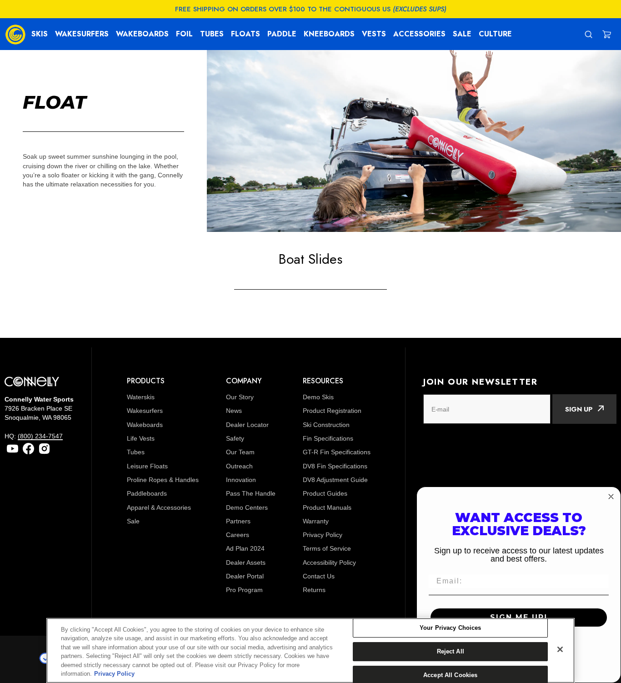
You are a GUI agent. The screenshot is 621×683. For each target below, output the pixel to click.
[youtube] (12, 448)
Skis (39, 34)
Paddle (281, 34)
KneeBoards (329, 34)
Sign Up (579, 409)
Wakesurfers (82, 34)
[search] (588, 34)
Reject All (450, 651)
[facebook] (28, 448)
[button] (606, 34)
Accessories (419, 34)
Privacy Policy (114, 673)
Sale (462, 34)
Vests (374, 34)
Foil (184, 34)
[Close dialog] (611, 496)
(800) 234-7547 (40, 436)
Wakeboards (142, 34)
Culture (495, 34)
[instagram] (44, 448)
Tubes (212, 34)
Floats (245, 34)
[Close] (560, 649)
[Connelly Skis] (15, 34)
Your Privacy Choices (450, 628)
